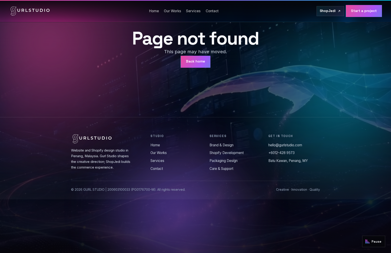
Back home (195, 61)
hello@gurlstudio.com (285, 145)
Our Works (172, 11)
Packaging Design (224, 161)
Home (154, 11)
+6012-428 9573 (281, 153)
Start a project (364, 11)
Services (193, 11)
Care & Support (221, 168)
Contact (212, 11)
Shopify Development (227, 153)
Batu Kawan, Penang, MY (288, 161)
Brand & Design (222, 145)
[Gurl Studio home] (30, 11)
